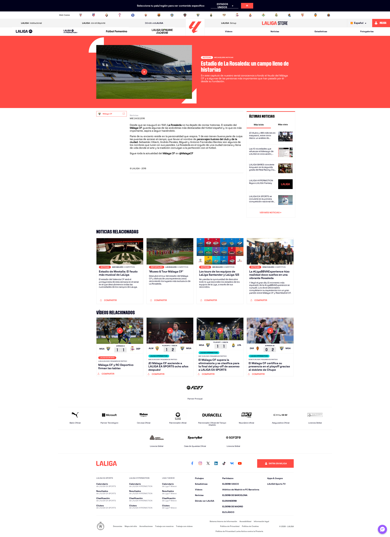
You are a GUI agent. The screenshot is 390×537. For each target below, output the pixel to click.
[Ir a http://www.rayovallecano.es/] (224, 15)
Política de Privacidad (229, 526)
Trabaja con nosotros (164, 526)
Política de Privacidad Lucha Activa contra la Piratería (239, 531)
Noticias (275, 31)
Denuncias (117, 526)
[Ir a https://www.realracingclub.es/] (211, 15)
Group (228, 23)
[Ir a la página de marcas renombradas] (100, 526)
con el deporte (93, 23)
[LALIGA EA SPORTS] (24, 31)
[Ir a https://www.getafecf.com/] (172, 15)
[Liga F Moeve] (116, 31)
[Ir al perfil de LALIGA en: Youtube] (240, 463)
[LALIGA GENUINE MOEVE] (162, 31)
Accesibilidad (245, 521)
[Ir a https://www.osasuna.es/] (106, 15)
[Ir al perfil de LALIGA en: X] (208, 463)
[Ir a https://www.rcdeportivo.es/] (237, 15)
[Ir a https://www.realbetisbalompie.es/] (263, 15)
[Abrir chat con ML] (382, 529)
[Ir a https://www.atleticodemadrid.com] (93, 15)
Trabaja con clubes (184, 526)
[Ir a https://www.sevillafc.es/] (302, 15)
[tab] (259, 124)
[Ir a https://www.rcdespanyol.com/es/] (250, 15)
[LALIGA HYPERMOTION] (71, 31)
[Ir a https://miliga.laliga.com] (381, 23)
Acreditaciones (146, 526)
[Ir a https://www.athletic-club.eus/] (80, 15)
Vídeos (228, 31)
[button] (24, 31)
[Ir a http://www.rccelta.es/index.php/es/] (119, 15)
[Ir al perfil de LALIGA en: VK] (232, 463)
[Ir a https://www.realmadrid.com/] (276, 15)
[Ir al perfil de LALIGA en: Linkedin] (216, 463)
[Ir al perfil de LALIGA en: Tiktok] (224, 463)
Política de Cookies (250, 526)
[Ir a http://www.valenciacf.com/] (315, 15)
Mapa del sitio (131, 526)
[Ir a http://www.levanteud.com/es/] (185, 15)
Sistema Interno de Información (223, 521)
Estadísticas (321, 31)
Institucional (31, 23)
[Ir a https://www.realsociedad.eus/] (289, 15)
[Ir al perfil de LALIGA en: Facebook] (192, 463)
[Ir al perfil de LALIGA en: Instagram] (200, 463)
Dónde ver (154, 23)
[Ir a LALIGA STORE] (275, 23)
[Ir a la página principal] (195, 34)
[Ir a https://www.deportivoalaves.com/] (133, 15)
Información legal (261, 521)
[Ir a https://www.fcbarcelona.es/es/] (159, 15)
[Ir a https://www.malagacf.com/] (198, 15)
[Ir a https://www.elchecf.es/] (146, 15)
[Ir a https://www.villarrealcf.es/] (328, 15)
